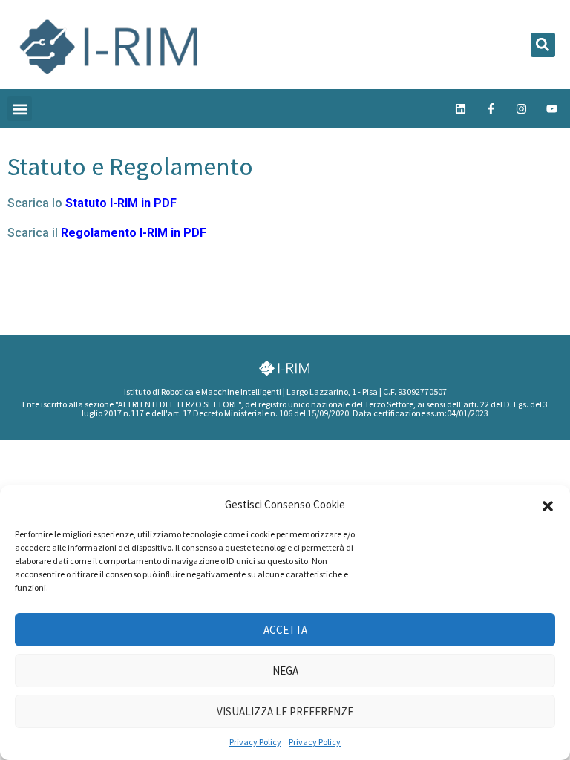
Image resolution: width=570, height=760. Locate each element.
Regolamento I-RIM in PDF (133, 233)
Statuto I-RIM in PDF (121, 203)
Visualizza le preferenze (285, 711)
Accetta (285, 630)
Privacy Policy (255, 741)
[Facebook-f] (490, 109)
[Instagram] (521, 109)
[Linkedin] (460, 109)
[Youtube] (551, 109)
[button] (547, 504)
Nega (285, 671)
